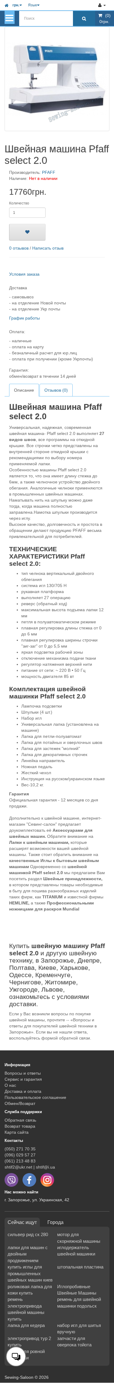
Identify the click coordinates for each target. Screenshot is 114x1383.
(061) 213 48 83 (20, 1161)
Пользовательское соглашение (35, 1097)
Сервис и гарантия (23, 1079)
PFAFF (48, 172)
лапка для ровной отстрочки (26, 1354)
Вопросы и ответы (23, 1073)
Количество (19, 203)
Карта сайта (17, 1132)
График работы (24, 318)
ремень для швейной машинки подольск (79, 1302)
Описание (24, 390)
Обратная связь (20, 1120)
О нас (10, 1085)
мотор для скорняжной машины (78, 1237)
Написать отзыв (48, 248)
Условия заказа (24, 274)
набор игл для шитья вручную (79, 1328)
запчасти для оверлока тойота (74, 1341)
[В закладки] (27, 232)
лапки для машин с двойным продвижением (28, 1254)
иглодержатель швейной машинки (76, 1250)
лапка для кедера (26, 1325)
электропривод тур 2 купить (29, 1341)
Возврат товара (20, 1126)
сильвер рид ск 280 (28, 1234)
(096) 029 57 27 (20, 1154)
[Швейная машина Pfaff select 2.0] (57, 79)
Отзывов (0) (56, 390)
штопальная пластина (80, 1266)
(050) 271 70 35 (20, 1148)
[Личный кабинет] (102, 5)
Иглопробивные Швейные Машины (76, 1289)
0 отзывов (19, 248)
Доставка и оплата (23, 1091)
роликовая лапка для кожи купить (30, 1289)
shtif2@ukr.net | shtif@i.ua (30, 1167)
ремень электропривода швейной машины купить (26, 1309)
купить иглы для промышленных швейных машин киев (30, 1273)
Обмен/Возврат (20, 1103)
